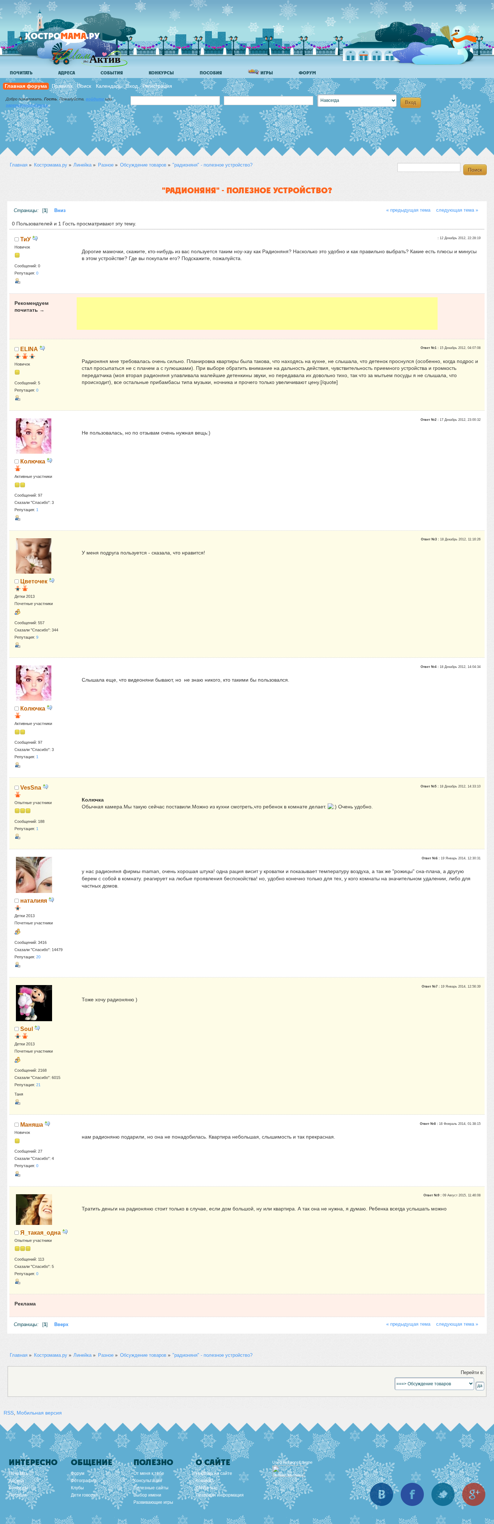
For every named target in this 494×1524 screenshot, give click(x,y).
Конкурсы (161, 72)
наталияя (33, 900)
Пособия (211, 72)
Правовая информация (220, 1495)
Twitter (443, 1494)
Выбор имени (147, 1495)
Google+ (473, 1494)
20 (38, 957)
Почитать (21, 72)
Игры (266, 72)
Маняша (31, 1124)
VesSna (30, 787)
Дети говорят (84, 1495)
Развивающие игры (153, 1502)
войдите (95, 99)
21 (38, 1085)
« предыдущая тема (408, 210)
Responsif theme (297, 1462)
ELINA (29, 349)
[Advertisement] (257, 313)
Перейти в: (472, 1372)
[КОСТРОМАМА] (74, 39)
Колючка (32, 461)
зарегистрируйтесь (27, 105)
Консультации (147, 1480)
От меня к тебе (148, 1473)
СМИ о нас (207, 1487)
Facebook (412, 1494)
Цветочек (33, 581)
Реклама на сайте (214, 1473)
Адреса (66, 72)
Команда (205, 1480)
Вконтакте (381, 1494)
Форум (307, 72)
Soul (26, 1029)
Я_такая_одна (40, 1232)
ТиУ (25, 239)
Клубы (77, 1487)
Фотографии (84, 1480)
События (112, 72)
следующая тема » (457, 210)
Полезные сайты (151, 1487)
